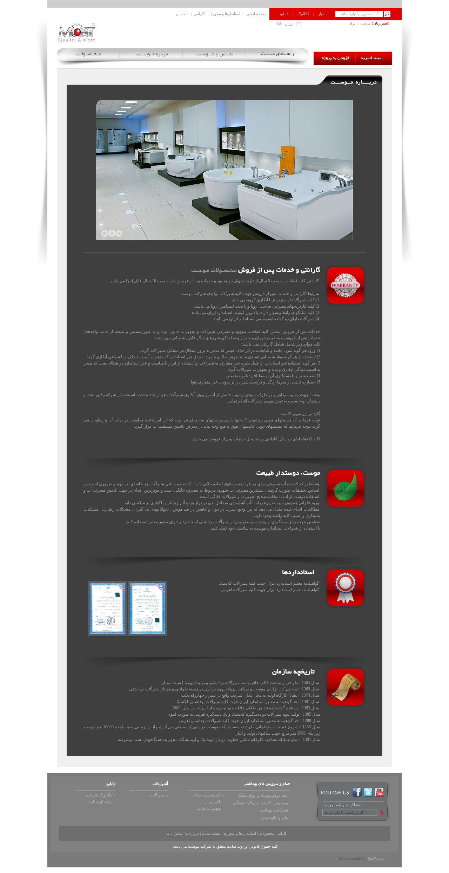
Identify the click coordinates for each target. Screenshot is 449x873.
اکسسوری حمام (207, 795)
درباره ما (192, 833)
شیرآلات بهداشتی (272, 810)
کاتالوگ (303, 14)
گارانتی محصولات (273, 833)
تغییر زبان (380, 23)
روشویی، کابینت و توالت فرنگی (260, 802)
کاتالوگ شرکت (99, 795)
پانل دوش (213, 801)
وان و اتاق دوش (274, 817)
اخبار (322, 14)
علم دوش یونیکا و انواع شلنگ (262, 795)
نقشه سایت (211, 833)
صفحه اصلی (256, 14)
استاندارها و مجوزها (224, 14)
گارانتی (199, 14)
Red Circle (376, 858)
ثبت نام (182, 14)
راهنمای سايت (100, 801)
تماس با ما (174, 833)
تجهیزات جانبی (208, 808)
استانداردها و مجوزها (239, 833)
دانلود (283, 14)
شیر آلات (158, 795)
